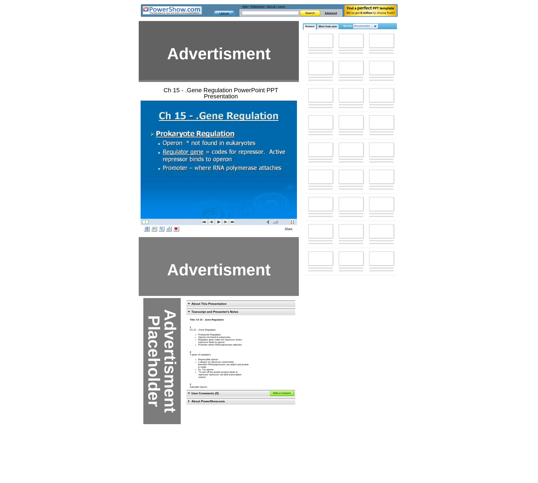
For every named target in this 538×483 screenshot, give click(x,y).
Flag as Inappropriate (154, 229)
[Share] (282, 229)
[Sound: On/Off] (269, 222)
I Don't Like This (162, 229)
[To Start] (204, 222)
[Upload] (224, 13)
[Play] (218, 222)
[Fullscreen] (292, 222)
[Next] (225, 222)
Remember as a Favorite (176, 229)
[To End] (232, 222)
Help (245, 6)
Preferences (257, 6)
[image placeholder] (320, 41)
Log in (281, 6)
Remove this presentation (147, 229)
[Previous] (211, 222)
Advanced (331, 13)
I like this (169, 229)
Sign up (271, 6)
